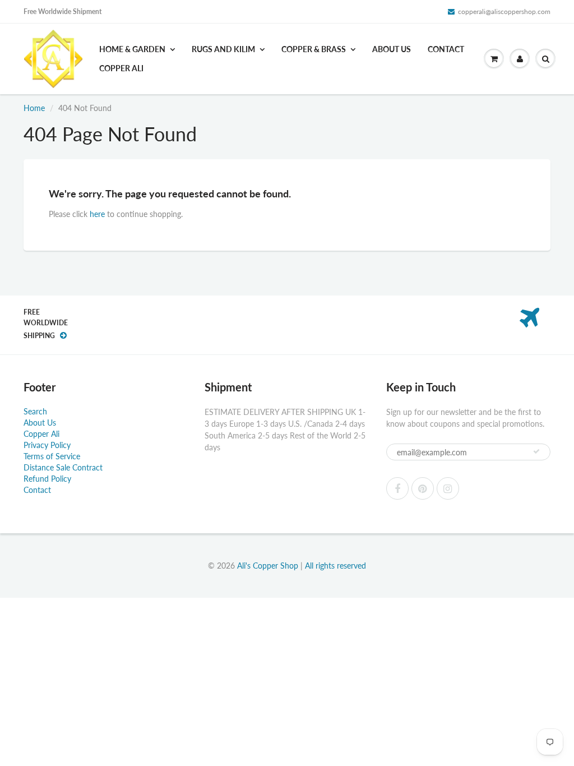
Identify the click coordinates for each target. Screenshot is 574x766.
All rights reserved (335, 565)
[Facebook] (397, 488)
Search (35, 411)
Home (34, 108)
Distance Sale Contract (63, 467)
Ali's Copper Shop (267, 565)
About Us (391, 49)
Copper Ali (121, 68)
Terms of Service (52, 456)
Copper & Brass (313, 49)
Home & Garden (132, 49)
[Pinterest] (422, 488)
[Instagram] (448, 488)
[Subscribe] (536, 451)
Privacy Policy (47, 445)
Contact (446, 49)
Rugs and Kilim (223, 49)
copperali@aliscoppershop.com (504, 11)
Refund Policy (47, 478)
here (97, 214)
